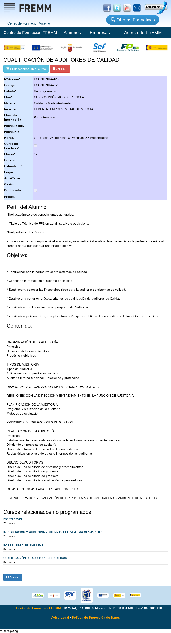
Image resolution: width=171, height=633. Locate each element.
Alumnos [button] (72, 32)
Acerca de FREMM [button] (143, 32)
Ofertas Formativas (135, 19)
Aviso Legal (60, 617)
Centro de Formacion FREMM (38, 608)
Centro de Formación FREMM (30, 32)
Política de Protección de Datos (96, 617)
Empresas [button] (100, 32)
